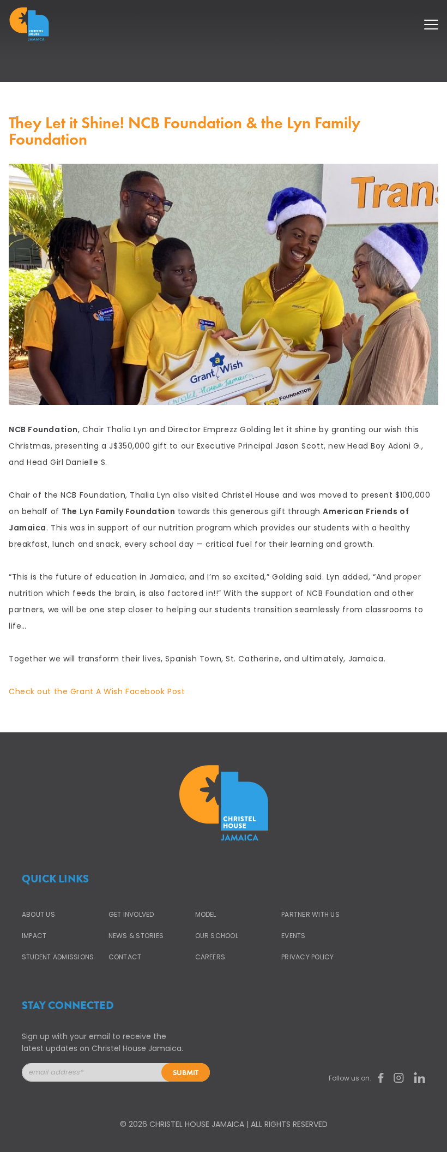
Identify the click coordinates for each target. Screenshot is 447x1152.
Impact (34, 935)
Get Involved (131, 914)
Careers (210, 957)
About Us (38, 914)
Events (293, 935)
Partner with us (310, 914)
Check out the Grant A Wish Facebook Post (97, 691)
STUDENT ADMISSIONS (58, 957)
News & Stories (136, 935)
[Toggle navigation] (431, 21)
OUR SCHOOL (216, 935)
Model (205, 914)
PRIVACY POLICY (307, 957)
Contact (125, 957)
